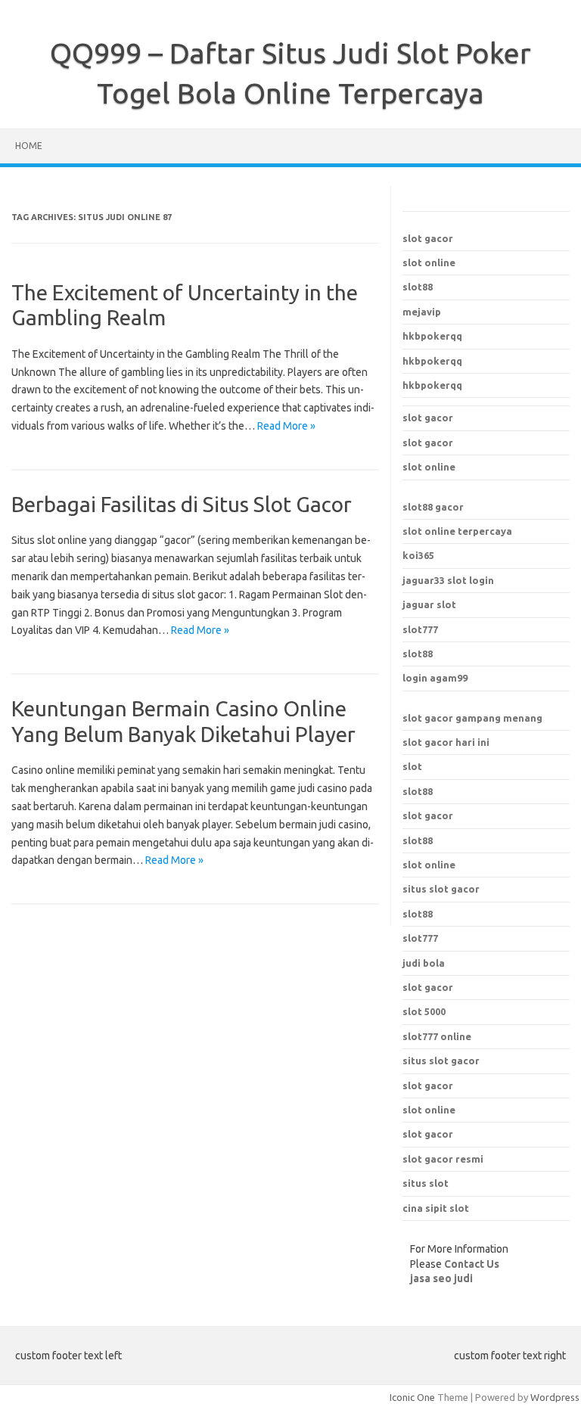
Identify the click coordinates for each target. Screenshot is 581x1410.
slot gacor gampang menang (472, 718)
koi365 (418, 555)
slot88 (417, 286)
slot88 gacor (433, 507)
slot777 (420, 629)
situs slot (425, 1183)
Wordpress (554, 1397)
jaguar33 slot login (448, 580)
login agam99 (435, 677)
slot (412, 766)
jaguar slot (429, 604)
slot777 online (436, 1036)
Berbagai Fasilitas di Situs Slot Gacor (181, 504)
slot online (428, 262)
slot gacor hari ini (445, 742)
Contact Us (471, 1264)
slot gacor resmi (442, 1159)
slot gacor (427, 238)
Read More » (286, 426)
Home (28, 146)
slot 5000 (424, 1011)
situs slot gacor (441, 1060)
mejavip (421, 311)
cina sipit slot (435, 1208)
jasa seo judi (441, 1278)
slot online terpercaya (457, 531)
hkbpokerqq (432, 336)
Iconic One (412, 1397)
